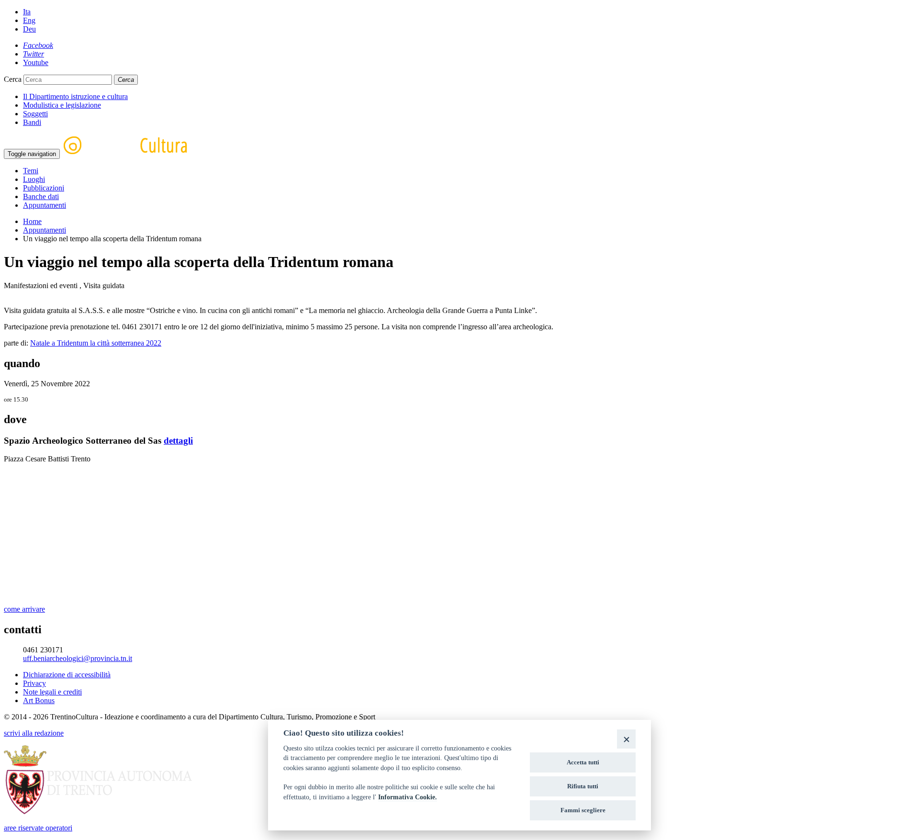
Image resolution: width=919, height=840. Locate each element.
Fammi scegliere (582, 810)
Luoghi (34, 179)
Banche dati (41, 196)
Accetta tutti (583, 762)
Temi (30, 171)
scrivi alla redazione (34, 733)
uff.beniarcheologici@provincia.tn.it (77, 658)
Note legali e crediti (52, 692)
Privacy (34, 683)
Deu (29, 29)
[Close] (626, 738)
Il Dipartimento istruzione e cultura (75, 96)
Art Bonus (39, 700)
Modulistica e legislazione (62, 105)
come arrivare (24, 609)
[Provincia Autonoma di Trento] (98, 811)
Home (32, 221)
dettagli (178, 441)
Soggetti (35, 114)
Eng (29, 20)
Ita (27, 12)
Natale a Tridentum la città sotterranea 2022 (95, 343)
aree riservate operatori (38, 828)
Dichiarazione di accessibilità (67, 675)
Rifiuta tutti (582, 786)
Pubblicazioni (43, 188)
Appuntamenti (44, 205)
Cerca (13, 79)
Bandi (32, 122)
